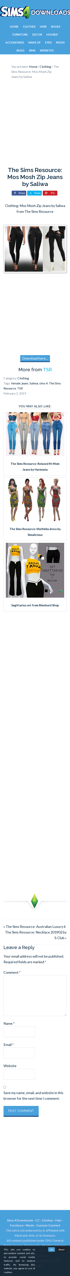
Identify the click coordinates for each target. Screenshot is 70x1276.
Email (9, 1044)
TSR (47, 369)
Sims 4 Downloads (35, 12)
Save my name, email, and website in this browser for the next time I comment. (33, 1095)
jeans (25, 383)
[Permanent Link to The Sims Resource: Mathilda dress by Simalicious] (35, 520)
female (15, 383)
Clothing (23, 378)
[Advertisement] (35, 124)
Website (10, 1066)
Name (9, 1023)
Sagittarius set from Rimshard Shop (35, 605)
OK (51, 1249)
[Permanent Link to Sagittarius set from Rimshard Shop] (35, 596)
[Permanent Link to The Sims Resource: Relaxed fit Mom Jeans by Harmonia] (35, 455)
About (61, 1249)
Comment (12, 972)
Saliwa (34, 383)
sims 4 (43, 383)
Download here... (35, 358)
